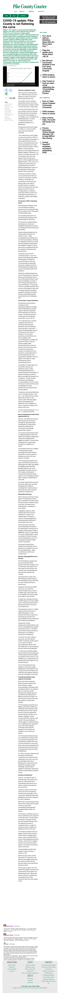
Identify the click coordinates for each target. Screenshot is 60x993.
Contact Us (41, 11)
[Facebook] (6, 90)
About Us (22, 11)
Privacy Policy (33, 988)
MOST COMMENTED (45, 97)
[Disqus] (21, 902)
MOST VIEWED (43, 32)
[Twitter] (10, 90)
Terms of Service (25, 988)
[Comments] (6, 94)
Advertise (31, 11)
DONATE (53, 1)
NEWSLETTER (45, 1)
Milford (5, 65)
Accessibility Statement (42, 988)
